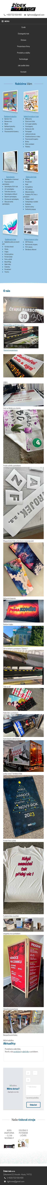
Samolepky (10, 177)
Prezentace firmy (23, 46)
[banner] (23, 7)
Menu (7, 21)
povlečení (17, 1052)
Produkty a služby (23, 53)
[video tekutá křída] (23, 322)
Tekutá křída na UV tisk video (14, 325)
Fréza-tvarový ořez (31, 239)
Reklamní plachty (10, 116)
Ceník (23, 27)
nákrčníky (25, 1052)
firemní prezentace (11, 350)
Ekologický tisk (23, 34)
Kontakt (23, 72)
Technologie (23, 59)
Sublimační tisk (10, 239)
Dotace (23, 40)
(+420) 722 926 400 (15, 1178)
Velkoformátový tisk (31, 116)
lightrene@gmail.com (35, 15)
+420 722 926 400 (14, 15)
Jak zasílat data (23, 65)
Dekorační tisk (31, 177)
